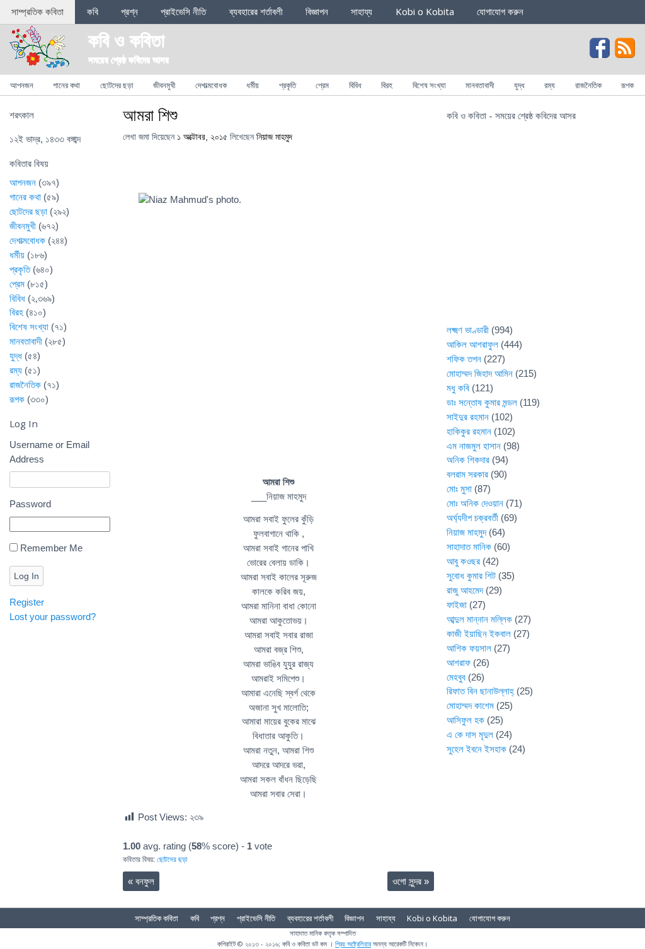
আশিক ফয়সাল (469, 648)
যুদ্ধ (519, 85)
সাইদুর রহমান (468, 416)
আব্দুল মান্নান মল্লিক (479, 619)
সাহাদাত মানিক (469, 546)
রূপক (627, 85)
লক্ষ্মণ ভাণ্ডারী (468, 330)
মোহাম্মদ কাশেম (470, 705)
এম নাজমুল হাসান (474, 445)
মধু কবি (458, 387)
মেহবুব (456, 677)
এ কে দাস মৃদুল (470, 734)
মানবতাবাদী (479, 85)
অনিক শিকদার (468, 459)
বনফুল (141, 881)
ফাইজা (457, 604)
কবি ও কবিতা (126, 39)
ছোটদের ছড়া (117, 85)
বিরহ (386, 85)
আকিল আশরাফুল (472, 344)
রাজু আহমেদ (465, 590)
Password (30, 503)
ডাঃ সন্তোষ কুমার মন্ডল (482, 402)
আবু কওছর (463, 561)
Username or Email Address (49, 451)
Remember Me (51, 548)
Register (26, 602)
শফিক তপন (464, 359)
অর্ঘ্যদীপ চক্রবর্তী (472, 517)
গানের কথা (66, 85)
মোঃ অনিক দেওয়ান (475, 503)
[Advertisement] (541, 230)
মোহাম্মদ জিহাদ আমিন (480, 373)
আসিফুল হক (465, 720)
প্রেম (322, 85)
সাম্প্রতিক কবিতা (37, 11)
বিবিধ (355, 85)
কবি (92, 11)
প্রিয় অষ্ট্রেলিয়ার (353, 943)
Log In (26, 576)
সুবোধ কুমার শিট (471, 575)
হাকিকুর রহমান (469, 431)
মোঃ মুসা (459, 488)
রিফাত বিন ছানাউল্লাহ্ (480, 691)
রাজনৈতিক (588, 85)
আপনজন (21, 85)
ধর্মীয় (252, 85)
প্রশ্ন (129, 11)
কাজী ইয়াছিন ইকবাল (479, 633)
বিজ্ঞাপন (316, 11)
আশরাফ (459, 662)
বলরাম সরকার (467, 474)
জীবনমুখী (164, 85)
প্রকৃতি (287, 85)
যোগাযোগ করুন (500, 11)
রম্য (549, 85)
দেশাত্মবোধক (211, 85)
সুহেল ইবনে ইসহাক (476, 749)
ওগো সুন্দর (410, 881)
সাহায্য (361, 11)
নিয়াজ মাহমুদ (274, 137)
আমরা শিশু (150, 114)
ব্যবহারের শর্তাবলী (256, 11)
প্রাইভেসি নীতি (183, 11)
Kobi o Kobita (425, 11)
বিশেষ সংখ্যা (429, 85)
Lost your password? (52, 616)
